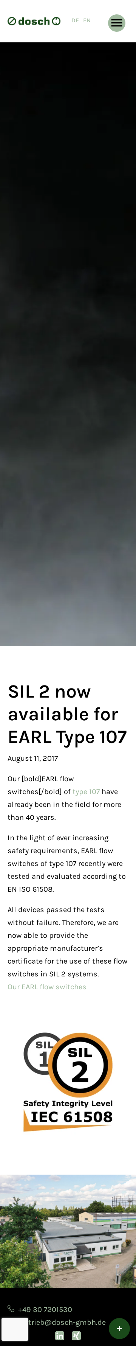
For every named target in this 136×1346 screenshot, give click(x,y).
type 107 (86, 791)
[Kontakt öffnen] (119, 1328)
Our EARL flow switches (47, 986)
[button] (116, 23)
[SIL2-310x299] (68, 1082)
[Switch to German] (75, 20)
